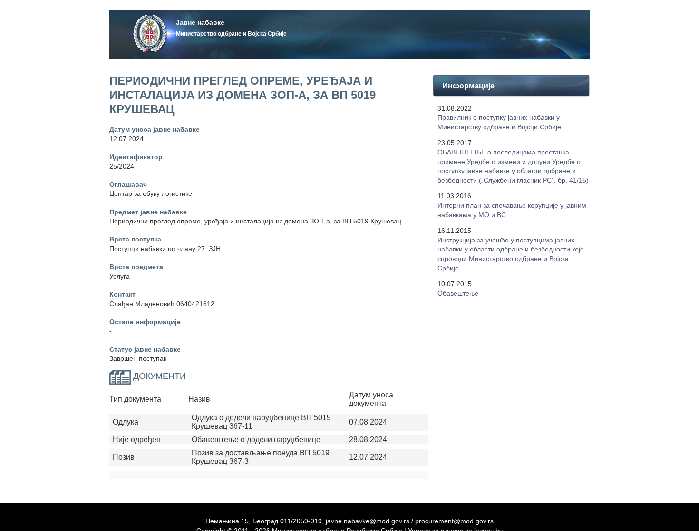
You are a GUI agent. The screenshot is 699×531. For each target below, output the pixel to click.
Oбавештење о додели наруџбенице (256, 439)
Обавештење (457, 293)
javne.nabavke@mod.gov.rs (367, 521)
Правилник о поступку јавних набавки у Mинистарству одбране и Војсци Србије (499, 122)
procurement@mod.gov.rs (454, 521)
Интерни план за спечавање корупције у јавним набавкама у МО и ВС (511, 210)
